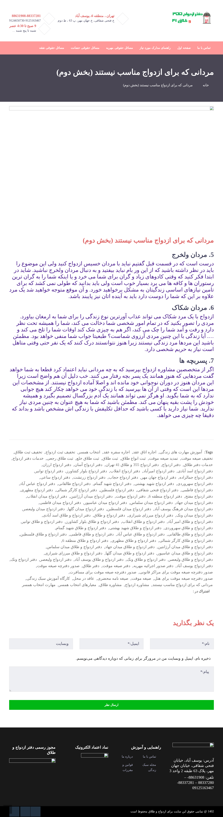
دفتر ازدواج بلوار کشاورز (86, 471)
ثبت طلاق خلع (87, 458)
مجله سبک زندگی (149, 767)
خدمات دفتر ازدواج (28, 458)
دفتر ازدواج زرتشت (89, 477)
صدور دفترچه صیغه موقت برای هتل (183, 578)
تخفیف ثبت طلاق (28, 452)
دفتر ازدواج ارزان (57, 465)
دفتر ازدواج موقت (130, 496)
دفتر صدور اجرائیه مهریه (153, 566)
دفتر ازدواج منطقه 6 (165, 496)
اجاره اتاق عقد (144, 452)
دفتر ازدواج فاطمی (197, 490)
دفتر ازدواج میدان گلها (86, 509)
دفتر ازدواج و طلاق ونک (146, 559)
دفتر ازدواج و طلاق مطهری (134, 540)
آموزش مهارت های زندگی (181, 452)
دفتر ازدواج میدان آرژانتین (91, 496)
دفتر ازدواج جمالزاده (196, 477)
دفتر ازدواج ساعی (55, 477)
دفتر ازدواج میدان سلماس (151, 502)
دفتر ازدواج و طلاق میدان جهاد (130, 547)
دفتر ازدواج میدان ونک (194, 515)
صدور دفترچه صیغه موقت (58, 566)
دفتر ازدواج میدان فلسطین (129, 509)
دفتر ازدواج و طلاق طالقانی (190, 534)
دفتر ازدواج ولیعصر (55, 559)
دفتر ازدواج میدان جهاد (194, 502)
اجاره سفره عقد (116, 452)
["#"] (35, 812)
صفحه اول (184, 47)
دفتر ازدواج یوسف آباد (195, 566)
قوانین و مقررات (127, 767)
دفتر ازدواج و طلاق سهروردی (189, 528)
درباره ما (127, 756)
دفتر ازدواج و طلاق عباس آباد (141, 534)
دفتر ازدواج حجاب (123, 477)
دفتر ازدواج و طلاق (109, 515)
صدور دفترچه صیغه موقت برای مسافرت (103, 572)
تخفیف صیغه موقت (197, 458)
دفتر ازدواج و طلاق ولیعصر (191, 559)
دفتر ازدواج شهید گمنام (112, 483)
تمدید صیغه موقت (163, 458)
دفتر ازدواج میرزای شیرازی (150, 515)
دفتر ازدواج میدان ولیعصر (44, 509)
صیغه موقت (141, 578)
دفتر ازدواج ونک (24, 559)
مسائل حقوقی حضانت (85, 47)
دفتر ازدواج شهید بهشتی (154, 483)
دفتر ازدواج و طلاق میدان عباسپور (185, 553)
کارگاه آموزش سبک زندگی (48, 578)
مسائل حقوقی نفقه (51, 47)
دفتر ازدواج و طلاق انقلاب (143, 521)
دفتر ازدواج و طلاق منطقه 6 (85, 540)
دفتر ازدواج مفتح (199, 496)
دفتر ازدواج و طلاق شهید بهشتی (135, 528)
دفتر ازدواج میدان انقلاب (47, 496)
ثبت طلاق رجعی (60, 458)
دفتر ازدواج (171, 465)
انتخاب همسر (89, 452)
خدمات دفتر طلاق (198, 465)
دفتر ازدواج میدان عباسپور (105, 502)
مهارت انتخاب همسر (39, 585)
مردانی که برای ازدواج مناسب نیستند (182, 585)
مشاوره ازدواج (137, 585)
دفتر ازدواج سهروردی (195, 483)
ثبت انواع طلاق (133, 458)
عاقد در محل (83, 578)
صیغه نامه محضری (113, 578)
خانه (206, 85)
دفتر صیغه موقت (116, 566)
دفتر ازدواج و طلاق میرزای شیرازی (73, 553)
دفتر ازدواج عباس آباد (37, 483)
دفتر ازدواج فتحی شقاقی (157, 490)
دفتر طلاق (91, 566)
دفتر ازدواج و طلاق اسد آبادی (67, 515)
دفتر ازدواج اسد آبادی (195, 471)
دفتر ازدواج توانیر (49, 471)
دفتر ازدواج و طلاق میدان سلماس (74, 547)
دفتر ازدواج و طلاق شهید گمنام (81, 528)
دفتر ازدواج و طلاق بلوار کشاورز (92, 521)
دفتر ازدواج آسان (88, 465)
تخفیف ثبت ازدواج (60, 452)
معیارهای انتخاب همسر (77, 585)
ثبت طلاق (110, 458)
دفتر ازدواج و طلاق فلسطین (43, 534)
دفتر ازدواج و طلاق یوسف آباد (99, 559)
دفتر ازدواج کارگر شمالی (76, 490)
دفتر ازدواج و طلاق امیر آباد (190, 521)
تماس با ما (204, 47)
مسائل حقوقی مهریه (119, 47)
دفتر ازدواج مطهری (37, 490)
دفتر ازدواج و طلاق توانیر (42, 521)
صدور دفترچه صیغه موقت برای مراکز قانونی (176, 572)
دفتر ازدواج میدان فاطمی (60, 502)
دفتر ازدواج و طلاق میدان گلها (130, 553)
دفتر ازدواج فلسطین (117, 490)
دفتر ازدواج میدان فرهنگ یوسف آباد (183, 509)
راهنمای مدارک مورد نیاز (155, 47)
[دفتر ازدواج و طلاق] (191, 17)
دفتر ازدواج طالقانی (74, 483)
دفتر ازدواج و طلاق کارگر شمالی (186, 540)
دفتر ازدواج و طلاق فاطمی (92, 534)
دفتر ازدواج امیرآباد (158, 471)
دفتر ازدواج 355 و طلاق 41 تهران (132, 465)
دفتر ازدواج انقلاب (125, 471)
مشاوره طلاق (111, 585)
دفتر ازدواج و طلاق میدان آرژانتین (185, 547)
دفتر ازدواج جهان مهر (158, 477)
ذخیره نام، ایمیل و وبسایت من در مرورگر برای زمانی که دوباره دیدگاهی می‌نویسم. (143, 658)
